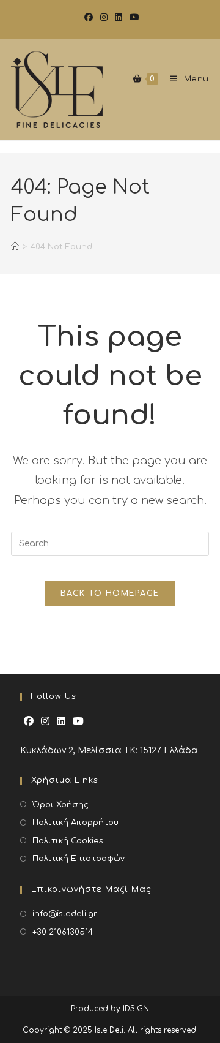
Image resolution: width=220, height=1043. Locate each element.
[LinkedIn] (61, 722)
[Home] (15, 253)
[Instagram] (45, 722)
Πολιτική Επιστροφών (78, 858)
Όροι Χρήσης (60, 804)
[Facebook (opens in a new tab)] (89, 17)
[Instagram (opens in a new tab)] (104, 17)
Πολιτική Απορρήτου (75, 822)
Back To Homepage (110, 593)
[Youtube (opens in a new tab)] (132, 17)
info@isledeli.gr (64, 913)
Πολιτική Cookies (67, 841)
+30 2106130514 (62, 932)
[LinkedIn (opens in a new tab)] (118, 17)
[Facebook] (29, 722)
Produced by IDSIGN (110, 1008)
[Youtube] (78, 722)
